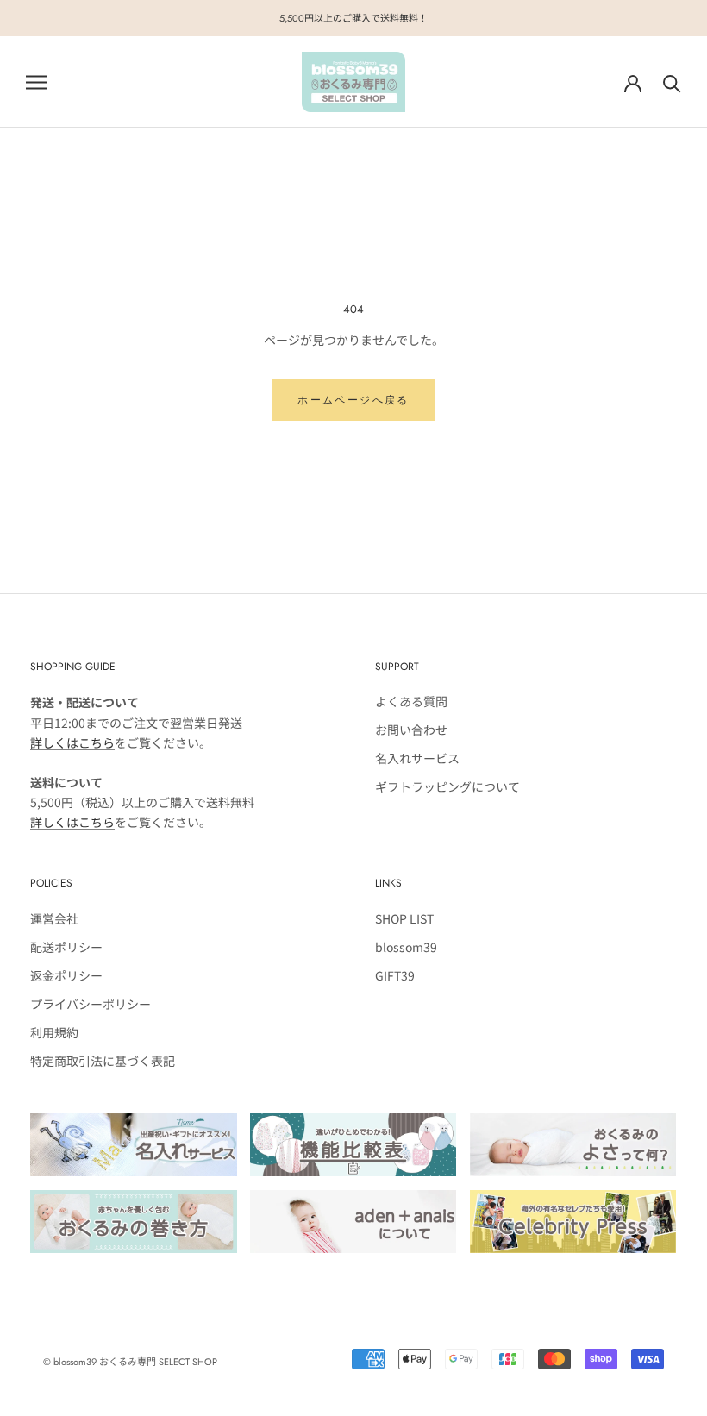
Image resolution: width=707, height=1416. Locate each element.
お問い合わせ (411, 729)
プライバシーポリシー (90, 1003)
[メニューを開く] (36, 82)
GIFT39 (395, 975)
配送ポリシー (66, 946)
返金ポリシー (66, 975)
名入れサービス (417, 758)
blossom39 (406, 946)
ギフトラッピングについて (447, 786)
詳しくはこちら (72, 742)
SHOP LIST (404, 918)
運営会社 (54, 918)
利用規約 (54, 1032)
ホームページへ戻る (353, 400)
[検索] (672, 82)
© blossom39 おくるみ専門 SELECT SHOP (130, 1362)
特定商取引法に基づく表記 (102, 1060)
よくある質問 (411, 701)
